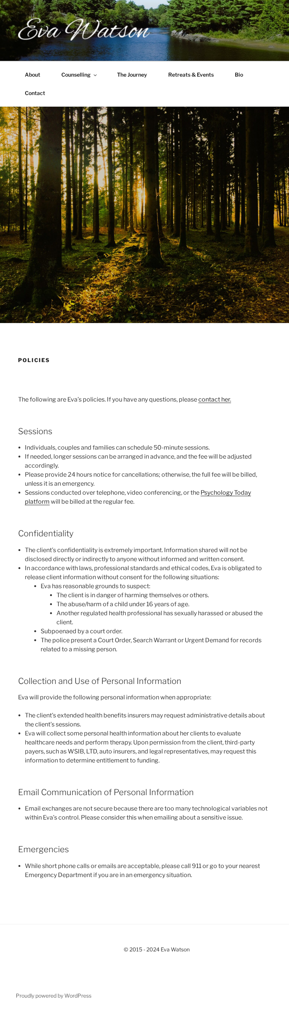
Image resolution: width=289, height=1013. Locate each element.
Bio (239, 74)
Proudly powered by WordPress (53, 995)
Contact (35, 93)
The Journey (132, 74)
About (32, 74)
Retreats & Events (191, 74)
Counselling (76, 74)
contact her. (214, 399)
